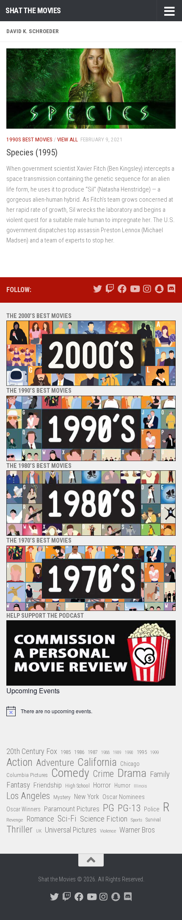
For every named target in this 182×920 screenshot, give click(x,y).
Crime (103, 774)
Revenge (14, 820)
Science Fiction (103, 819)
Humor (122, 785)
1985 (66, 752)
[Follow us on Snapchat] (158, 288)
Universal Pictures (71, 829)
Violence (108, 831)
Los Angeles (28, 796)
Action (19, 763)
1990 (129, 752)
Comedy (70, 773)
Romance (40, 818)
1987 (93, 752)
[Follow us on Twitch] (109, 288)
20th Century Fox (31, 751)
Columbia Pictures (27, 775)
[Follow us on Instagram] (146, 288)
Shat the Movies (33, 10)
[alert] (91, 711)
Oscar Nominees (123, 797)
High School (77, 786)
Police (152, 809)
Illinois (140, 786)
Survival (153, 820)
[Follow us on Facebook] (122, 288)
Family (160, 774)
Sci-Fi (67, 819)
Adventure (55, 763)
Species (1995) (32, 152)
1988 (105, 752)
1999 (154, 752)
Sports (136, 820)
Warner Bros (137, 830)
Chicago (130, 763)
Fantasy (18, 785)
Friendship (47, 785)
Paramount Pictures (71, 809)
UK (38, 831)
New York (86, 797)
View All (67, 139)
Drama (131, 773)
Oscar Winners (23, 809)
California (97, 763)
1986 (79, 752)
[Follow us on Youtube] (134, 288)
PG (108, 808)
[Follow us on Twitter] (97, 288)
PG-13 (129, 808)
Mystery (62, 797)
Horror (102, 785)
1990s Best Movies (29, 139)
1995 (142, 752)
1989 (117, 752)
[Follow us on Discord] (171, 288)
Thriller (19, 830)
